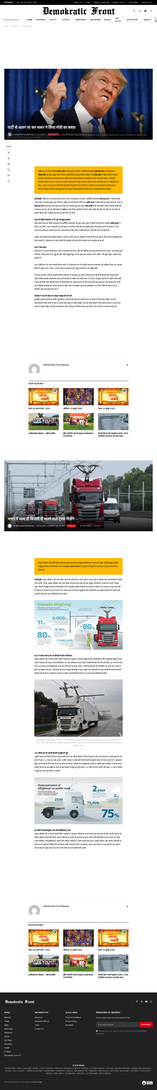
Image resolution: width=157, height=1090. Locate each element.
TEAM (88, 2)
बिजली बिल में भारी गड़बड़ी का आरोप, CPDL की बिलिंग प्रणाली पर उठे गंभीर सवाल (113, 434)
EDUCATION (132, 20)
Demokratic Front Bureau (56, 365)
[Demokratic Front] (78, 11)
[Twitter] (8, 158)
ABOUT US (78, 2)
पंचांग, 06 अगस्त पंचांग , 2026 (27, 2)
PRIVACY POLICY (119, 2)
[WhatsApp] (8, 169)
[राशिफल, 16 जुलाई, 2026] (78, 396)
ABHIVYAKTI (81, 20)
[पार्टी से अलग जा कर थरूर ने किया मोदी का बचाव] (78, 104)
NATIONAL (40, 20)
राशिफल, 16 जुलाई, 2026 (72, 408)
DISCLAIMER (133, 2)
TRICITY (53, 20)
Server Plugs (37, 1082)
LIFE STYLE (118, 19)
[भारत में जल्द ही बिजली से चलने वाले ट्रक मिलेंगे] (78, 495)
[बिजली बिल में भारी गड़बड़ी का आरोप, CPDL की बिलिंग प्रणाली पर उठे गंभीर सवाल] (113, 421)
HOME (29, 20)
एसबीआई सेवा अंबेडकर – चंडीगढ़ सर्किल (42, 433)
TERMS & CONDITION (101, 2)
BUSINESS (71, 526)
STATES (66, 20)
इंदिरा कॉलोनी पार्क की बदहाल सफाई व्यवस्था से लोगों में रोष (78, 434)
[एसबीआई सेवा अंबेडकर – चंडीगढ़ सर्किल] (43, 421)
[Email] (8, 175)
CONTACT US (146, 2)
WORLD (107, 20)
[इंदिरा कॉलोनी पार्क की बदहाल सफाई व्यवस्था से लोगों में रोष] (78, 421)
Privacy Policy (141, 1031)
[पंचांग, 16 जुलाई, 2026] (113, 396)
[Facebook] (8, 152)
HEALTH (147, 20)
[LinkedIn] (8, 164)
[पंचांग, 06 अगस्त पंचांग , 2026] (43, 396)
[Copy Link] (8, 181)
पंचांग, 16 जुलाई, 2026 (106, 408)
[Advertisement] (78, 48)
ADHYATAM (95, 20)
